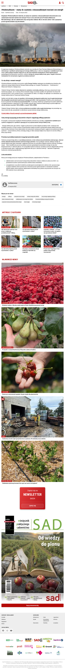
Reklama (4, 619)
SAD (10, 6)
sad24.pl (3, 6)
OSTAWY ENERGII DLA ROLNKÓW (33, 196)
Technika (45, 622)
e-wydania (55, 622)
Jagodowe (55, 617)
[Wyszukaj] (63, 3)
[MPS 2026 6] (32, 559)
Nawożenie (35, 622)
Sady (44, 617)
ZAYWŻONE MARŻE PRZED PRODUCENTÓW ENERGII (11, 202)
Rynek (34, 619)
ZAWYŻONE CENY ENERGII (19, 196)
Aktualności (24, 6)
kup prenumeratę (32, 605)
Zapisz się (32, 506)
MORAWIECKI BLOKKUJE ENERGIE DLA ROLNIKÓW (45, 199)
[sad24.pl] (32, 2)
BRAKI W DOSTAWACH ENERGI (7, 199)
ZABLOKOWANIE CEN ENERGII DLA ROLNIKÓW (24, 199)
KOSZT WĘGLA (26, 202)
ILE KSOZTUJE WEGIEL (36, 202)
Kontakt (3, 617)
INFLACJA (9, 196)
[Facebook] (61, 184)
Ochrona (55, 619)
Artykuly (16, 6)
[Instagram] (7, 630)
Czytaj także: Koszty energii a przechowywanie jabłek (19, 113)
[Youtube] (11, 630)
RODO (3, 623)
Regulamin (4, 621)
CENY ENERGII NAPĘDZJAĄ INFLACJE (48, 196)
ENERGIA (3, 196)
